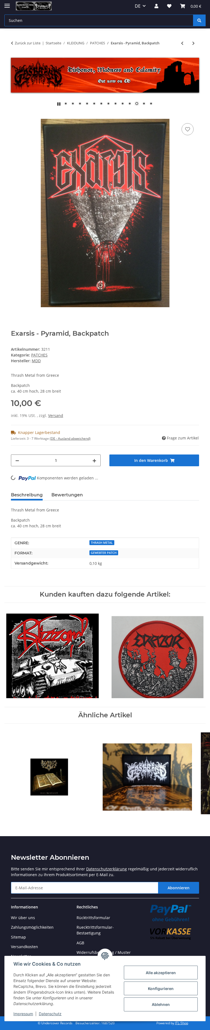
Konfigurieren (161, 988)
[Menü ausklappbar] (7, 3)
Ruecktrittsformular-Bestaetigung (95, 930)
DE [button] (138, 6)
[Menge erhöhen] (94, 460)
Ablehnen (161, 1004)
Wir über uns (23, 917)
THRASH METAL (102, 543)
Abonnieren (178, 887)
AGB (80, 942)
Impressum (23, 1013)
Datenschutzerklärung (106, 868)
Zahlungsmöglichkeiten (32, 927)
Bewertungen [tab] (67, 494)
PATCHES (39, 355)
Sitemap (18, 937)
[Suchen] (199, 20)
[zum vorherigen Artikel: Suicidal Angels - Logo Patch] (182, 43)
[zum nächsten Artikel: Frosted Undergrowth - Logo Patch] (193, 43)
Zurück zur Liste (27, 43)
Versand (55, 415)
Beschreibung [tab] (27, 494)
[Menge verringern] (17, 460)
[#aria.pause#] (59, 104)
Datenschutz (50, 1013)
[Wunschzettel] (169, 6)
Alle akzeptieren (161, 972)
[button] (156, 6)
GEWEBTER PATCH (103, 553)
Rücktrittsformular (93, 917)
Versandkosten (24, 946)
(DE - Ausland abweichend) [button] (70, 438)
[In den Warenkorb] (15, 116)
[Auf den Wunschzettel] (188, 129)
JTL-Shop (181, 1023)
